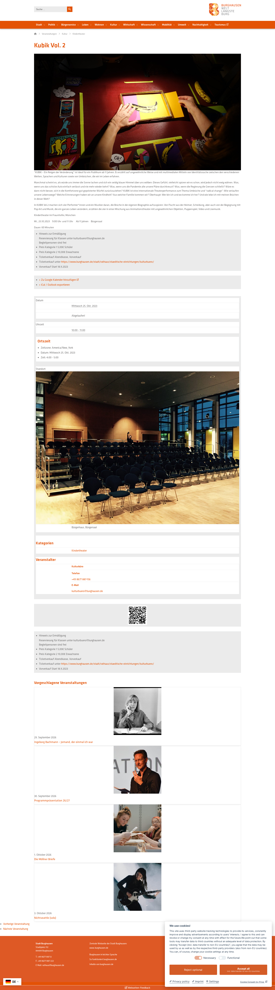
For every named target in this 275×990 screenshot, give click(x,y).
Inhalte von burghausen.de (101, 964)
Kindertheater (79, 550)
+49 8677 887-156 (81, 579)
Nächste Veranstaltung (15, 928)
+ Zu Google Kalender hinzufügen (57, 279)
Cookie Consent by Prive (252, 982)
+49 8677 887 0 (45, 956)
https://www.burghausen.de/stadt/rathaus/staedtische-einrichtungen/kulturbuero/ (107, 261)
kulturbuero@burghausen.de (87, 591)
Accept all (243, 969)
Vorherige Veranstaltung (16, 923)
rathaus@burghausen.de (53, 965)
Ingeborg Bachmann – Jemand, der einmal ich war (63, 742)
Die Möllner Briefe (44, 859)
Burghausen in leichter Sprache (103, 954)
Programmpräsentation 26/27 (52, 800)
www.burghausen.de (98, 947)
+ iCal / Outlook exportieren (54, 284)
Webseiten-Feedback (138, 987)
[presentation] (198, 958)
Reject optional (193, 969)
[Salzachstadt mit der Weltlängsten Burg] (225, 9)
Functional (233, 957)
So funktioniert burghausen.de (103, 959)
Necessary (209, 957)
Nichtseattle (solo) (45, 918)
